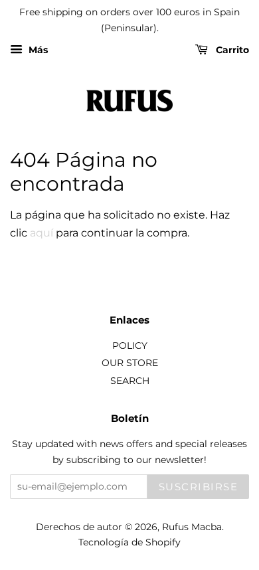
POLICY (129, 345)
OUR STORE (130, 362)
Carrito (231, 50)
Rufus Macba (192, 527)
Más (37, 50)
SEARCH (129, 380)
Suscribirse (198, 486)
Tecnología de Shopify (129, 542)
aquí (41, 233)
